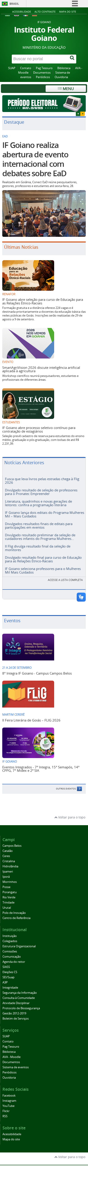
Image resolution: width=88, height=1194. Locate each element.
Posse (6, 887)
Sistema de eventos (15, 1067)
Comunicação (11, 957)
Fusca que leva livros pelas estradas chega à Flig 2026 (42, 480)
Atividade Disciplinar (16, 1003)
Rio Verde (8, 897)
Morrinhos (9, 882)
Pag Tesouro (44, 68)
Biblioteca (63, 68)
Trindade (8, 902)
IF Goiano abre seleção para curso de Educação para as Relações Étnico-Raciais (42, 301)
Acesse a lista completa (65, 580)
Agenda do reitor (13, 962)
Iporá (6, 877)
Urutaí (6, 908)
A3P (5, 982)
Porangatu (9, 892)
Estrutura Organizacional (19, 946)
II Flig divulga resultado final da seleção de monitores (37, 548)
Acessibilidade (21, 11)
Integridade (10, 988)
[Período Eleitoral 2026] (44, 103)
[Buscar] (72, 59)
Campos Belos (11, 846)
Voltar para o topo (71, 817)
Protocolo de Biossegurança (21, 1008)
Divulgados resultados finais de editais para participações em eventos (38, 525)
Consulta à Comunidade (18, 998)
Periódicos (43, 77)
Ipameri (7, 871)
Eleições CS (9, 972)
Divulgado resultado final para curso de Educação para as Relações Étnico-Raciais (43, 559)
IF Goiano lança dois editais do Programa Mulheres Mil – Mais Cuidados (44, 514)
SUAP (11, 68)
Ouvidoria (61, 77)
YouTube (8, 1106)
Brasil (14, 4)
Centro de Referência (16, 918)
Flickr (5, 1111)
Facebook (9, 1095)
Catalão (7, 851)
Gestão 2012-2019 (14, 1013)
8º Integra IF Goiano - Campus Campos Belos (37, 673)
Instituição (9, 936)
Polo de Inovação (14, 913)
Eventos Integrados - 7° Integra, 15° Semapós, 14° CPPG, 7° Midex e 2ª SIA (40, 769)
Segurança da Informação (19, 993)
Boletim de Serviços (15, 1018)
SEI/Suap (8, 977)
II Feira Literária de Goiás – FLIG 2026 (31, 720)
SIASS (6, 967)
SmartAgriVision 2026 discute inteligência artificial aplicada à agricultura (41, 369)
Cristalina (8, 861)
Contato (25, 68)
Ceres (6, 856)
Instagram (9, 1101)
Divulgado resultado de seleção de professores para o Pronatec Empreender (41, 492)
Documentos (42, 73)
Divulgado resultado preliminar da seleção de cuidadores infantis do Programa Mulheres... (40, 537)
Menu (68, 88)
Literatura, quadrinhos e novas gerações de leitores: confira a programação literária (38, 503)
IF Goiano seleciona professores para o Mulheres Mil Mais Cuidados (43, 570)
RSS (4, 1116)
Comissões (9, 951)
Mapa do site (67, 11)
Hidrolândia (10, 866)
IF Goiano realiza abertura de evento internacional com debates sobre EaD (35, 159)
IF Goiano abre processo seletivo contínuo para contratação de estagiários (38, 429)
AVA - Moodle (11, 1057)
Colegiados (9, 941)
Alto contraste (45, 11)
